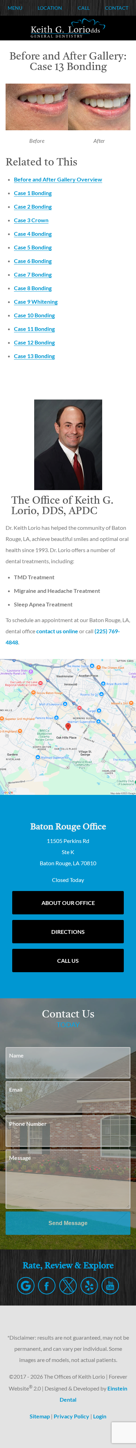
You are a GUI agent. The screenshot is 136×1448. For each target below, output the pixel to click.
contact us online (57, 631)
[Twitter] (68, 1285)
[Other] (89, 1285)
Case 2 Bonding (33, 206)
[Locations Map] (68, 726)
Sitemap (40, 1416)
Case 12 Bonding (34, 342)
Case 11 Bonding (34, 328)
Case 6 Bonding (33, 260)
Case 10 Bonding (34, 315)
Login (99, 1416)
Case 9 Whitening (36, 301)
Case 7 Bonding (33, 274)
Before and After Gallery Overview (58, 179)
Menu (15, 8)
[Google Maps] (26, 1285)
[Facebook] (46, 1285)
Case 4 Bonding (33, 233)
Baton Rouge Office (68, 827)
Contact (116, 8)
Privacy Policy (71, 1416)
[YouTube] (110, 1285)
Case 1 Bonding (33, 192)
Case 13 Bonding (34, 356)
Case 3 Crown (31, 220)
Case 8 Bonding (33, 288)
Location (50, 8)
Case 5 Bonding (33, 247)
